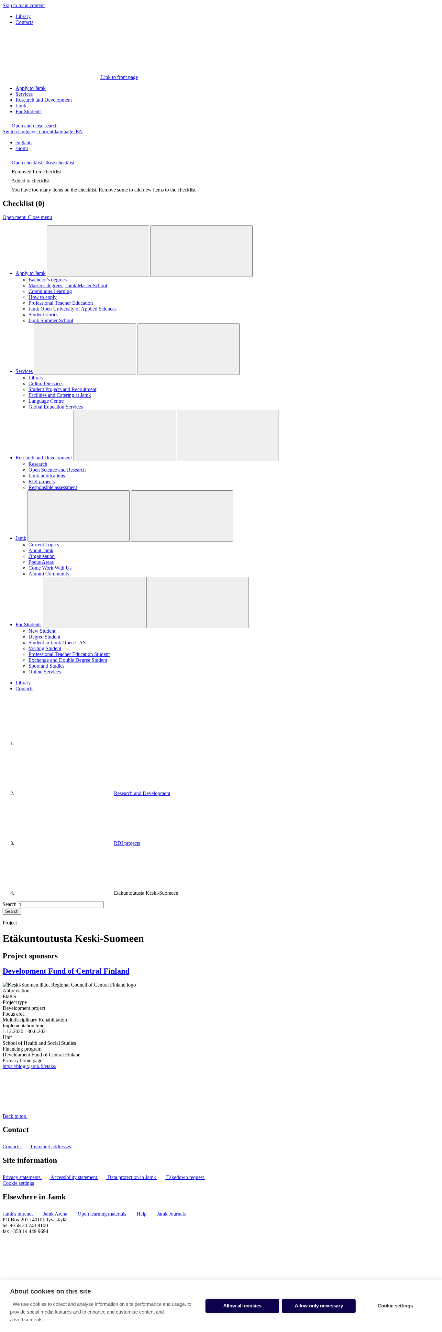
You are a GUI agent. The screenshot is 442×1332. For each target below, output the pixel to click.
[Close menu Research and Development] (228, 435)
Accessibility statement (74, 1177)
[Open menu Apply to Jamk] (98, 251)
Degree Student (44, 636)
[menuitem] (227, 143)
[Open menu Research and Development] (124, 435)
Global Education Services (55, 406)
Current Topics (43, 544)
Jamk (21, 105)
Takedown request (185, 1177)
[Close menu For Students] (197, 602)
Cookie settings (18, 1183)
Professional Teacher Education (60, 303)
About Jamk (40, 550)
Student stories (43, 314)
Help (142, 1214)
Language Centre (46, 401)
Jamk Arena (56, 1214)
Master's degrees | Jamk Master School (67, 285)
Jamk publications (46, 475)
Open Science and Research (57, 470)
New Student (41, 631)
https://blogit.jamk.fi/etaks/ (29, 1066)
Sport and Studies (46, 666)
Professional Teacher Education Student (69, 654)
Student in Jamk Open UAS (57, 642)
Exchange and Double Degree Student (67, 660)
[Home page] (64, 743)
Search (10, 904)
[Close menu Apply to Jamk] (201, 251)
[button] (30, 125)
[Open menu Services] (85, 349)
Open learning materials (102, 1214)
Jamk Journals (172, 1214)
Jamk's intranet (18, 1214)
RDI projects (41, 481)
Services (24, 94)
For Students (28, 111)
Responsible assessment (52, 487)
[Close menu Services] (189, 349)
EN (43, 131)
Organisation (41, 556)
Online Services (44, 671)
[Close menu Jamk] (182, 516)
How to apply (42, 297)
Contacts (24, 22)
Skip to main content (24, 5)
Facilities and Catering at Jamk (59, 395)
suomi (22, 148)
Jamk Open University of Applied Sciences (72, 308)
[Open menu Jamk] (79, 516)
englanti (24, 142)
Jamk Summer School (50, 320)
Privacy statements (22, 1177)
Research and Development (44, 100)
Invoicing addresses (51, 1146)
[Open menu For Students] (94, 602)
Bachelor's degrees (47, 279)
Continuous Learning (50, 291)
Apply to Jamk (31, 88)
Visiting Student (44, 648)
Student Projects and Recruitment (62, 389)
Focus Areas (41, 562)
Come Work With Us (50, 568)
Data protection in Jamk (132, 1177)
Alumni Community (49, 573)
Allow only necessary (319, 1305)
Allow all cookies (242, 1305)
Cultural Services (45, 383)
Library (23, 16)
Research (37, 464)
